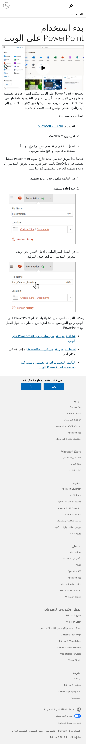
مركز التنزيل (75, 463)
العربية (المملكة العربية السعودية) (59, 709)
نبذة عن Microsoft (72, 685)
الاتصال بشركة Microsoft (69, 730)
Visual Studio (74, 660)
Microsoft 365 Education (69, 507)
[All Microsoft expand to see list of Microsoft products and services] (81, 5)
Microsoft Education (71, 488)
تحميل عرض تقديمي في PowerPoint (51, 349)
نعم (54, 386)
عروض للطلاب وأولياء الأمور (68, 527)
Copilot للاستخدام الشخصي (68, 426)
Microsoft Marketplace (70, 640)
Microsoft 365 (74, 432)
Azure (78, 564)
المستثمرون (76, 697)
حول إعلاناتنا (75, 737)
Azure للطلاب (74, 533)
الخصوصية (50, 730)
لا (31, 386)
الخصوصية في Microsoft (69, 691)
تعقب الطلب (75, 470)
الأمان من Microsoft (72, 558)
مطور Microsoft (73, 615)
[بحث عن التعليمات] (72, 5)
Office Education (73, 514)
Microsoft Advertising (70, 584)
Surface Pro (75, 406)
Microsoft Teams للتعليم (69, 501)
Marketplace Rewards (70, 653)
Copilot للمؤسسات (72, 419)
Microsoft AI (75, 551)
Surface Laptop (74, 413)
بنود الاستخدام (36, 730)
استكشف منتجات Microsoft (68, 439)
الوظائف (77, 678)
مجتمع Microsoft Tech (71, 634)
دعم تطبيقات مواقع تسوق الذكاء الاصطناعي (60, 628)
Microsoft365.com (50, 126)
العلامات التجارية (19, 730)
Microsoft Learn (73, 621)
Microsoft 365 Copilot (70, 590)
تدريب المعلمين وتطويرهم (69, 520)
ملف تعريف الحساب (72, 457)
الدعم (79, 14)
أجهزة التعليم (75, 495)
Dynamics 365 (74, 571)
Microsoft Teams (73, 596)
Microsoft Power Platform (69, 647)
